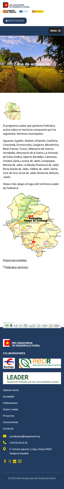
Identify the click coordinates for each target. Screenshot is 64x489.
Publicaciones (10, 403)
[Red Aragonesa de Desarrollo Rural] (16, 7)
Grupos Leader (10, 409)
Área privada (16, 20)
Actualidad (8, 396)
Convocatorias (10, 422)
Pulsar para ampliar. (15, 260)
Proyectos (8, 415)
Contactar (8, 428)
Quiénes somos (11, 390)
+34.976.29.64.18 (18, 442)
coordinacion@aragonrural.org (24, 436)
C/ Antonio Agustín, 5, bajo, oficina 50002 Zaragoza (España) (30, 451)
